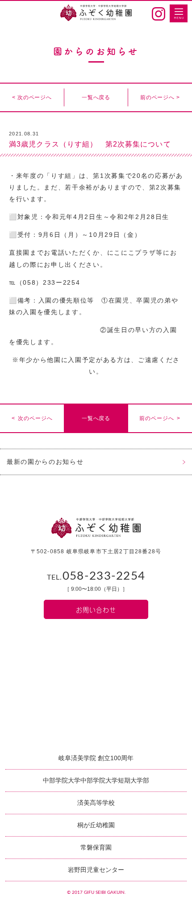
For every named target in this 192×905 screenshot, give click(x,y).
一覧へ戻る (96, 97)
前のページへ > (160, 97)
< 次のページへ (32, 97)
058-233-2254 (96, 576)
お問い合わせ (96, 609)
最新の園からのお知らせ (45, 461)
